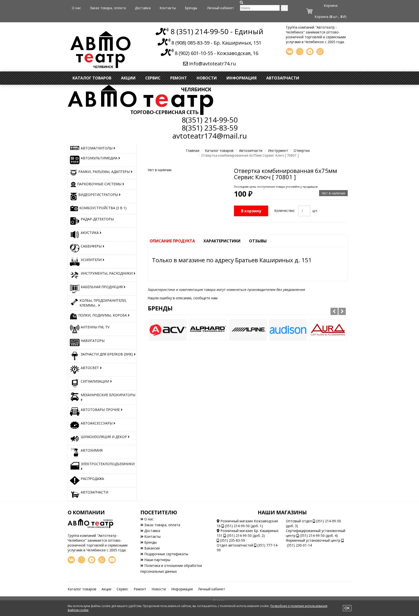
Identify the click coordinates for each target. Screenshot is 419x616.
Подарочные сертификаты (165, 554)
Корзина (331, 5)
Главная (192, 150)
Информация (241, 78)
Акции (128, 78)
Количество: (284, 210)
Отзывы (258, 241)
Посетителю (158, 512)
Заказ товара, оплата (108, 8)
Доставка (143, 8)
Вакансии (151, 548)
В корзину (251, 211)
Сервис (153, 78)
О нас (76, 8)
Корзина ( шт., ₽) (330, 16)
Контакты (168, 8)
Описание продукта (172, 241)
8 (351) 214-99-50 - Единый (216, 31)
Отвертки (302, 150)
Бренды (191, 8)
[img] (241, 2)
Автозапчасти (282, 78)
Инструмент (278, 150)
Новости (207, 78)
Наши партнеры (156, 559)
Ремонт (178, 78)
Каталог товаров (92, 78)
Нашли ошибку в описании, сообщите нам (183, 298)
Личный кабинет (220, 8)
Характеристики (222, 241)
